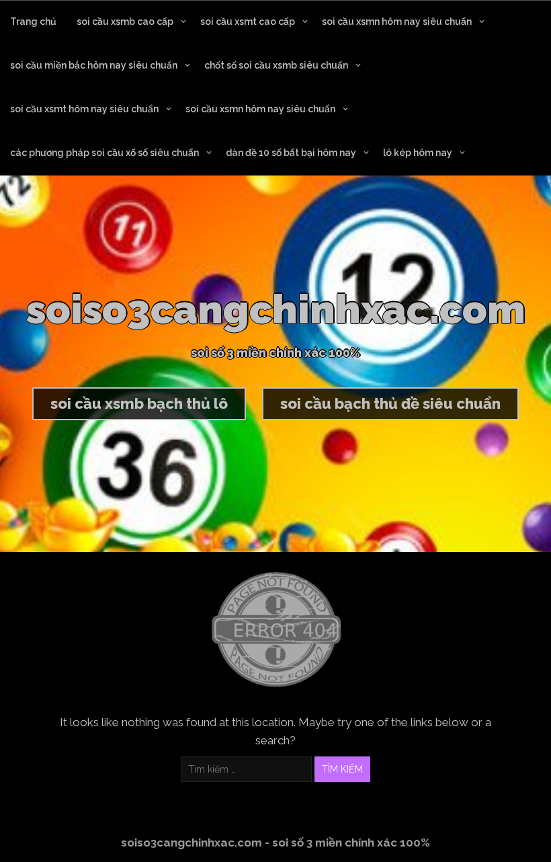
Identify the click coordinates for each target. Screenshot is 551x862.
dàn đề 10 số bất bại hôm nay (291, 152)
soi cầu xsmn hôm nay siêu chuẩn (397, 21)
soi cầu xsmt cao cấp (247, 21)
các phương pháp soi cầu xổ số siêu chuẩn (104, 152)
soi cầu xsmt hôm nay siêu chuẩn (84, 109)
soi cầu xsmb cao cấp (125, 21)
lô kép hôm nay (417, 152)
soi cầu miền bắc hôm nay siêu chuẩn (93, 65)
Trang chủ (33, 21)
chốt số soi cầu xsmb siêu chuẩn (276, 65)
